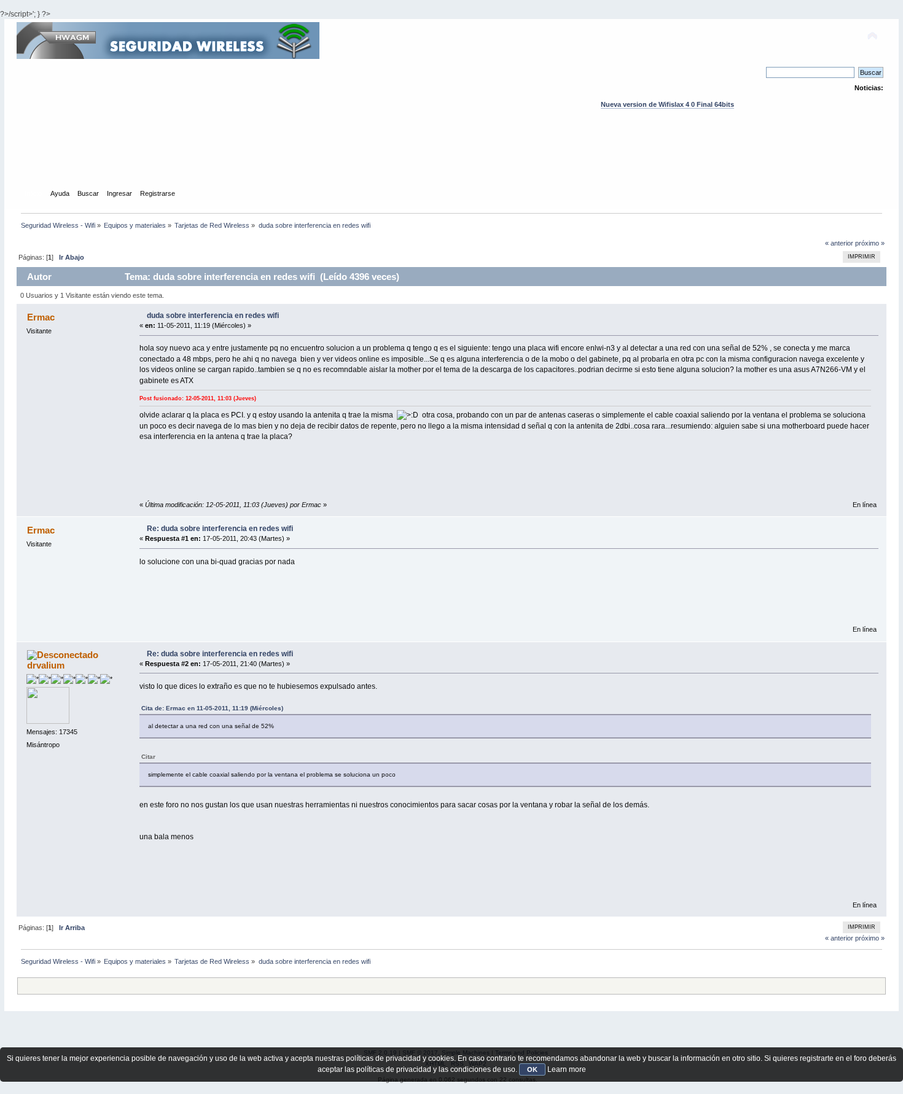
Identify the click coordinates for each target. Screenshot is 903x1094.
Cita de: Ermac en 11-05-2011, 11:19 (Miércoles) (212, 708)
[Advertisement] (451, 160)
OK (532, 1069)
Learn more (566, 1069)
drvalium (45, 665)
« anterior (839, 243)
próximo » (870, 243)
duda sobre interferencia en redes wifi (213, 315)
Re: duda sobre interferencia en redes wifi (220, 528)
